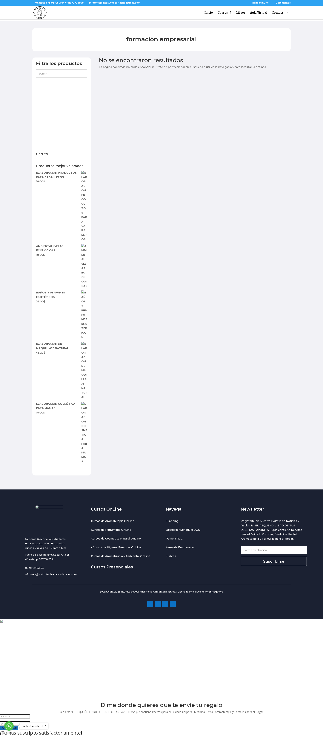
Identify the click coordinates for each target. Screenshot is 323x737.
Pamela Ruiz (174, 538)
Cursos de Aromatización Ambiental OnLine (120, 556)
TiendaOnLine (260, 3)
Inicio (208, 13)
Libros (240, 13)
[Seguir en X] (173, 604)
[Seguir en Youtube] (165, 604)
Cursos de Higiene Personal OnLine (116, 547)
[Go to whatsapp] (9, 726)
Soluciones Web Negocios (208, 591)
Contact (277, 13)
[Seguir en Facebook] (150, 604)
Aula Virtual (258, 13)
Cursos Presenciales (112, 567)
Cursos (223, 13)
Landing (173, 521)
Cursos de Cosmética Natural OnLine (116, 538)
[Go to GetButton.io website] (9, 733)
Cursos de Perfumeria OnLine (111, 529)
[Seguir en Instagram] (158, 604)
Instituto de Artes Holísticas (136, 591)
